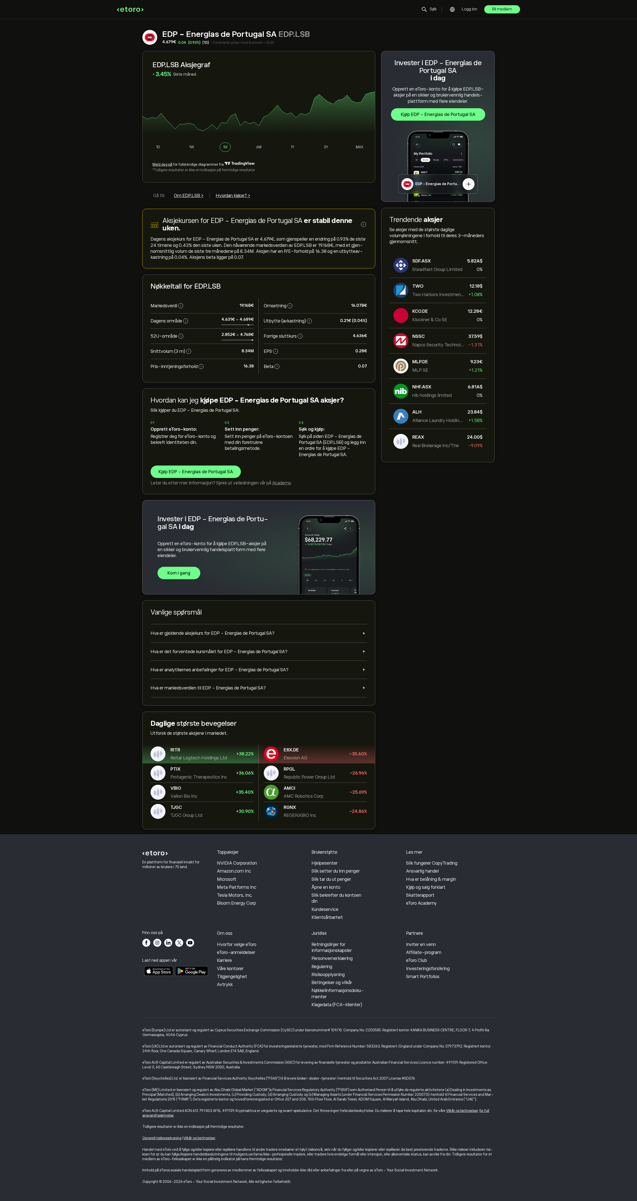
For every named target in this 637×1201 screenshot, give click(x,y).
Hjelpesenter (325, 863)
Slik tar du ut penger (331, 879)
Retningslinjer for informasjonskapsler (332, 947)
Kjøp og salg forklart (425, 887)
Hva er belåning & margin (431, 879)
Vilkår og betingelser (462, 1111)
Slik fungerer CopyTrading (431, 863)
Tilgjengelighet (232, 976)
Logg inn (469, 9)
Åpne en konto (326, 887)
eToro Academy (421, 903)
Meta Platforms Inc (236, 887)
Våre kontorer (230, 968)
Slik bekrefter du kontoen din (336, 898)
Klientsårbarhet (327, 917)
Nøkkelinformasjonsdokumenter (338, 993)
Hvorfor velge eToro (236, 944)
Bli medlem (502, 9)
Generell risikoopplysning (161, 1138)
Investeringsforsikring (428, 968)
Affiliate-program (423, 952)
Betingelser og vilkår (332, 982)
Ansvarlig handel (422, 871)
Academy (281, 482)
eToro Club (416, 960)
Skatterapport (420, 895)
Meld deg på (162, 164)
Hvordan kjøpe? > (233, 195)
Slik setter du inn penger (336, 871)
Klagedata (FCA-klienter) (337, 1004)
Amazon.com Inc (234, 871)
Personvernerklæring (332, 958)
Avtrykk (225, 984)
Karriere (224, 960)
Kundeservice (325, 909)
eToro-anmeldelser (236, 952)
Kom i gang (178, 573)
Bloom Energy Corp (236, 903)
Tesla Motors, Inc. (235, 895)
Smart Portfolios (422, 976)
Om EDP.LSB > (189, 195)
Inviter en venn (421, 944)
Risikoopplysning (328, 974)
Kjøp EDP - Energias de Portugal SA (438, 114)
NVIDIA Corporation (237, 863)
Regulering (322, 966)
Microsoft (226, 879)
